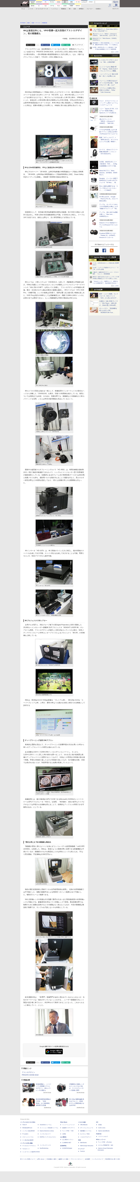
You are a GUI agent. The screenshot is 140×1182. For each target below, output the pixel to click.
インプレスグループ (97, 1159)
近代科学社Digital (67, 1148)
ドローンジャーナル (27, 1137)
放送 (74, 9)
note (67, 45)
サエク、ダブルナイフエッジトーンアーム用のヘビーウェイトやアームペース (108, 103)
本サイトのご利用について (27, 1159)
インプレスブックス (45, 1145)
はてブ (57, 45)
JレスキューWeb (85, 1134)
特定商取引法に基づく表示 (112, 1159)
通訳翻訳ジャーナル (85, 1131)
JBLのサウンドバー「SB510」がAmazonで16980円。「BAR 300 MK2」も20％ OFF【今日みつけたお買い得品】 (105, 35)
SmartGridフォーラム (46, 1124)
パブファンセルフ (103, 1136)
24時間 (100, 26)
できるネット (26, 1148)
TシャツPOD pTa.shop (105, 1142)
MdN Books (83, 1142)
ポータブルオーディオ (42, 9)
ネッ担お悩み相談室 (27, 1140)
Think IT (24, 1124)
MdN (79, 1140)
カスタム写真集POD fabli (105, 1145)
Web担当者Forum (27, 1128)
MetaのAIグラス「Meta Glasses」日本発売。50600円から (108, 173)
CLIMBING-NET (66, 1142)
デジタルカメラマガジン (29, 1145)
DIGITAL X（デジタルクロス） (48, 1137)
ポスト (32, 45)
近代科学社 (63, 1145)
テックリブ (81, 1148)
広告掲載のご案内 (51, 1159)
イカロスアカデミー (85, 1137)
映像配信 (63, 9)
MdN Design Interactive (86, 1145)
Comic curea (101, 1128)
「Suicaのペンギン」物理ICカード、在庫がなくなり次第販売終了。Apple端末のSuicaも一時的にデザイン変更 (106, 283)
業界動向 (81, 9)
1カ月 (115, 26)
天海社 (100, 1124)
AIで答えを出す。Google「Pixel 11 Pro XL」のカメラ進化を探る (108, 199)
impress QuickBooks (104, 1131)
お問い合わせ (40, 1159)
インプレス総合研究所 (28, 1131)
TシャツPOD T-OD (67, 1131)
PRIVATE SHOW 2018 (30, 1075)
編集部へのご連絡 (63, 1159)
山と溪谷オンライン (67, 1139)
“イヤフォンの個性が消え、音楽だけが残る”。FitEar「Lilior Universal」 (108, 90)
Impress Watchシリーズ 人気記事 (105, 257)
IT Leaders (25, 1134)
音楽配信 (98, 9)
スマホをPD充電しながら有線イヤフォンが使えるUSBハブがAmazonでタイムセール (108, 132)
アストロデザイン (28, 1072)
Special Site (98, 56)
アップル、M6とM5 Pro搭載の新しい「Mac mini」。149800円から (108, 214)
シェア (46, 45)
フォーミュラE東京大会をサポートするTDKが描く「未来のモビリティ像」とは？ (108, 83)
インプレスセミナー (45, 1134)
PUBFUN (98, 1134)
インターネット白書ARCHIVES (31, 1152)
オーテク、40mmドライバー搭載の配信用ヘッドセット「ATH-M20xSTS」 (108, 152)
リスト (38, 45)
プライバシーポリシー (77, 1159)
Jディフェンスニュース (86, 1128)
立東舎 (64, 1134)
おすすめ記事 (98, 289)
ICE (97, 1122)
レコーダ (30, 9)
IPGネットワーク (101, 1139)
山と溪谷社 (63, 1137)
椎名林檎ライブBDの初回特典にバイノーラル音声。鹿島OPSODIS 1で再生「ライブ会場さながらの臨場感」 (106, 44)
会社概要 (87, 1159)
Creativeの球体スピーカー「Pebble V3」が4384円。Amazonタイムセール (107, 235)
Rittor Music (63, 1122)
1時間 (92, 26)
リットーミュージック (68, 1124)
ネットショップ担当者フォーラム (49, 1128)
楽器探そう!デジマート (68, 1128)
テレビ (23, 9)
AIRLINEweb (83, 1124)
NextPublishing (44, 1148)
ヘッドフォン (54, 9)
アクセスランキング (100, 23)
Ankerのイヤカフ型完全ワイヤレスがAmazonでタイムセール (108, 225)
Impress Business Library (47, 1131)
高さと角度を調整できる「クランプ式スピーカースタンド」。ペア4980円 (108, 188)
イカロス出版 (82, 1122)
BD (70, 9)
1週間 (108, 26)
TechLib (82, 1151)
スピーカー (90, 9)
